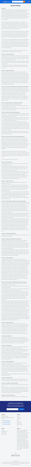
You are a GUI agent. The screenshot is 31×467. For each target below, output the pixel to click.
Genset (18, 416)
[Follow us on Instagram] (14, 455)
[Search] (24, 2)
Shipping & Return (4, 431)
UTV (17, 425)
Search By (3, 430)
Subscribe (21, 409)
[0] (28, 1)
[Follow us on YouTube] (17, 455)
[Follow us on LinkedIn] (19, 455)
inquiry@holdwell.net (7, 420)
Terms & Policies (4, 432)
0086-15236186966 (7, 424)
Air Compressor (19, 423)
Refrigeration (19, 421)
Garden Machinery (20, 424)
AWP (17, 420)
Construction (19, 417)
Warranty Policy (4, 434)
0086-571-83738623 (6, 422)
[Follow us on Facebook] (12, 455)
